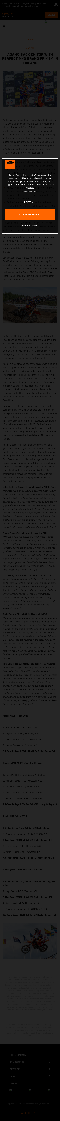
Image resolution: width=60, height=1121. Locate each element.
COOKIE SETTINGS (30, 226)
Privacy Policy (27, 191)
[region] (30, 196)
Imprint (34, 191)
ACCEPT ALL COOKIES (30, 215)
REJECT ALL (30, 202)
